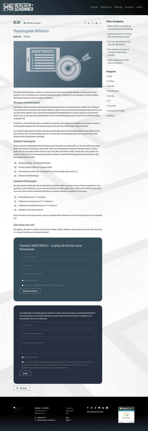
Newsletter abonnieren (33, 23)
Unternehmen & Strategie (116, 110)
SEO (109, 101)
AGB (67, 413)
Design (110, 76)
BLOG (17, 22)
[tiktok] (95, 408)
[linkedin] (103, 408)
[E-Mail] (100, 23)
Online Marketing (113, 91)
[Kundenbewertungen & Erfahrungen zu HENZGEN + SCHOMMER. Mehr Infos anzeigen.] (126, 415)
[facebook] (88, 408)
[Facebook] (85, 23)
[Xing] (96, 23)
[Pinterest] (93, 23)
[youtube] (99, 408)
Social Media (112, 105)
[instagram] (92, 408)
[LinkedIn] (89, 23)
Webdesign (111, 115)
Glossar (68, 420)
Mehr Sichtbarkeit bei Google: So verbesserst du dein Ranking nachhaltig (118, 52)
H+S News (111, 81)
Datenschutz (70, 411)
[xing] (107, 408)
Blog (67, 417)
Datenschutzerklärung (41, 285)
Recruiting (111, 96)
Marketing (27, 36)
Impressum (69, 408)
